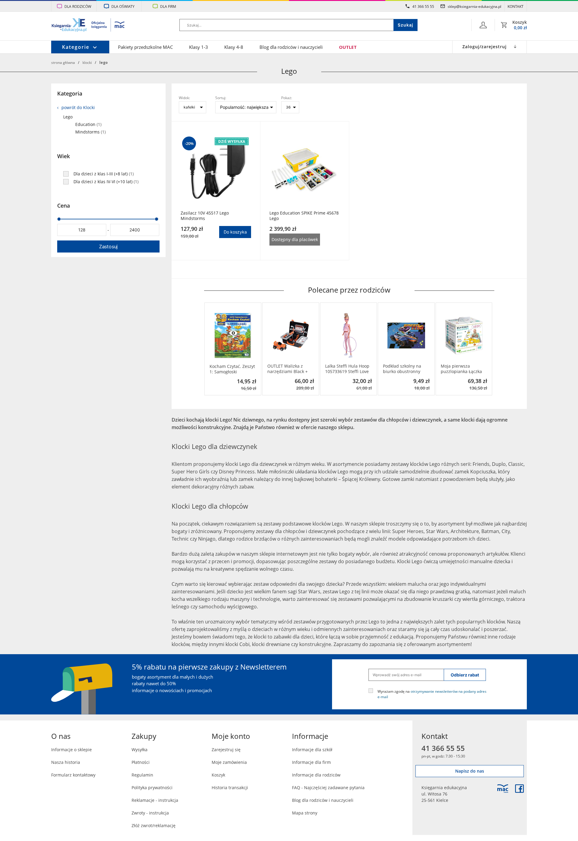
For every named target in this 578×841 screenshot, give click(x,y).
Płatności (141, 762)
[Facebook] (519, 788)
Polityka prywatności (152, 787)
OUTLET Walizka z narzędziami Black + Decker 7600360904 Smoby (287, 368)
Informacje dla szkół (312, 749)
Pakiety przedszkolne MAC (145, 47)
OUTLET (348, 47)
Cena (63, 205)
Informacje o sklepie (71, 749)
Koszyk (218, 775)
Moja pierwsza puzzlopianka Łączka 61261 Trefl (461, 368)
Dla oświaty (123, 6)
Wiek (63, 156)
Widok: (184, 98)
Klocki (87, 62)
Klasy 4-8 (233, 47)
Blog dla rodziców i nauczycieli (291, 47)
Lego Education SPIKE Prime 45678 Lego (304, 215)
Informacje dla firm (311, 762)
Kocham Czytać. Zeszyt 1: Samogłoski (232, 369)
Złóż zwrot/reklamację (154, 825)
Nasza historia (65, 762)
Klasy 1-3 (198, 47)
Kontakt (516, 6)
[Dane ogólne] (483, 25)
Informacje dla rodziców (316, 775)
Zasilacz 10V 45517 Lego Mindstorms (205, 215)
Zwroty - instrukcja (150, 813)
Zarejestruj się (226, 749)
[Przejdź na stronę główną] (88, 25)
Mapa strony (304, 813)
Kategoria (69, 93)
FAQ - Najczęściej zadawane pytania (328, 787)
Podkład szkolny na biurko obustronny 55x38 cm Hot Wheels (404, 368)
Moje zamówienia (229, 762)
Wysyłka (140, 749)
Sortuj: (220, 98)
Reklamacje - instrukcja (155, 800)
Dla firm (168, 6)
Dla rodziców (77, 6)
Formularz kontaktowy (73, 775)
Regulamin (142, 775)
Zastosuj (108, 246)
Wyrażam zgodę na (432, 694)
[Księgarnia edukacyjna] (502, 788)
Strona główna (63, 62)
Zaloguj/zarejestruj (484, 46)
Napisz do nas (469, 771)
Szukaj (405, 24)
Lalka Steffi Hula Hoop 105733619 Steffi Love (347, 368)
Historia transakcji (230, 787)
